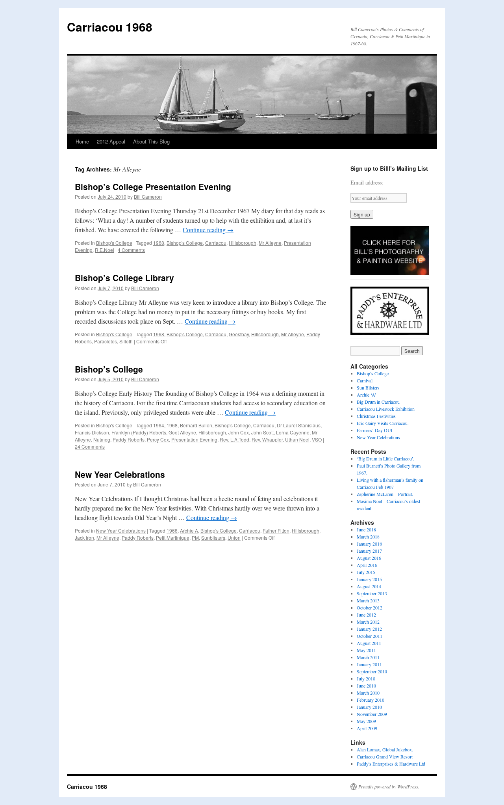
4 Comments (131, 249)
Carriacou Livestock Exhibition (386, 409)
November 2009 (372, 714)
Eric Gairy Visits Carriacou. (383, 423)
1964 (158, 425)
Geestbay (239, 334)
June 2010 (366, 685)
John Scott (262, 432)
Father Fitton (276, 530)
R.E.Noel (104, 249)
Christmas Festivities (376, 416)
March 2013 (368, 600)
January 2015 (369, 579)
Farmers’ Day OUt (374, 430)
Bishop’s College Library (124, 277)
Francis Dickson (92, 432)
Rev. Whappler (267, 439)
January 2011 (369, 664)
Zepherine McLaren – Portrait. (385, 494)
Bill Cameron (148, 196)
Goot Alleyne (182, 432)
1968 (158, 242)
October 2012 (369, 607)
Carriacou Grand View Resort (385, 756)
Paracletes (105, 341)
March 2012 (368, 622)
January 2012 (369, 629)
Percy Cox (158, 439)
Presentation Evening (194, 439)
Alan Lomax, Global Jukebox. (385, 749)
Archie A (189, 530)
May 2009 (366, 721)
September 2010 (372, 671)
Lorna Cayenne (292, 432)
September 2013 (372, 593)
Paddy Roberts (129, 439)
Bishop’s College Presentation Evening (153, 186)
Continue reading (208, 229)
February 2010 (370, 700)
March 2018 (368, 536)
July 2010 (366, 678)
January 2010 (369, 707)
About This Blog (151, 141)
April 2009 (367, 728)
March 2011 (368, 657)
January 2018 (369, 543)
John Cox (238, 432)
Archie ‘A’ (366, 394)
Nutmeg (101, 439)
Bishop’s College (109, 369)
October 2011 (369, 636)
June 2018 (366, 529)
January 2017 (369, 551)
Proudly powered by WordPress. (388, 786)
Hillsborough (242, 242)
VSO (317, 439)
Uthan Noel (297, 439)
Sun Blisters (368, 387)
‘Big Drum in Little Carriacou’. (385, 458)
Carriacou (215, 242)
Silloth (126, 341)
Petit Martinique (172, 537)
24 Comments (90, 446)
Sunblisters (213, 537)
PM (195, 537)
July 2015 (366, 572)
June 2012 (366, 614)
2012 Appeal (111, 141)
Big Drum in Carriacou (378, 402)
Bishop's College (114, 242)
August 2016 (369, 558)
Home (82, 141)
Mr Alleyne (270, 242)
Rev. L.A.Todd (234, 439)
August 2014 (369, 586)
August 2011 (369, 643)
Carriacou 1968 (109, 26)
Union (234, 537)
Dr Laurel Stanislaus (299, 425)
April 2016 (367, 565)
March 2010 (368, 692)
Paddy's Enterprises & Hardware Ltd (391, 763)
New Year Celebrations (120, 474)
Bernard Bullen (196, 425)
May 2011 (366, 650)
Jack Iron (84, 537)
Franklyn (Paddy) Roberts (138, 432)
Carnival (364, 380)
